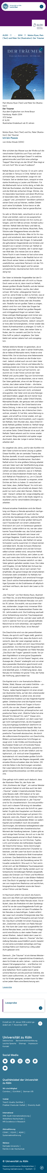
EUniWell (16, 1091)
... (15, 35)
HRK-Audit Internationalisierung (16, 1116)
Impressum (33, 1043)
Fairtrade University (11, 1146)
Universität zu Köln (15, 5)
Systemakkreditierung (12, 1135)
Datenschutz (8, 1041)
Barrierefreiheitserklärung (26, 1041)
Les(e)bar (14, 7)
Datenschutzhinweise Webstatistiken (18, 1166)
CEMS (5, 1132)
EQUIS (13, 1132)
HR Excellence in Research (14, 1122)
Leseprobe (7, 987)
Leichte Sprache (9, 1043)
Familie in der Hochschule (13, 1149)
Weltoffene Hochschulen (13, 1119)
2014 (20, 35)
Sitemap (22, 1043)
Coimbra (6, 1091)
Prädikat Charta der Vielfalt (14, 1105)
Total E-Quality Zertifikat (13, 1102)
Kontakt (6, 1046)
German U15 (28, 1091)
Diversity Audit (34, 1105)
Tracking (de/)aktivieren (13, 1169)
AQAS (21, 1132)
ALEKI (6, 35)
